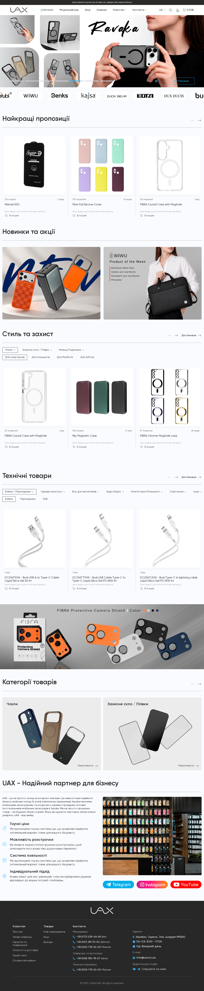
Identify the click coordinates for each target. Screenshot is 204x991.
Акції (87, 10)
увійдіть (110, 2)
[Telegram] (138, 969)
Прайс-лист (20, 955)
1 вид (196, 199)
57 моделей (146, 431)
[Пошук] (170, 10)
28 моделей (146, 199)
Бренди (48, 942)
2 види (60, 199)
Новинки (102, 10)
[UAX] (18, 10)
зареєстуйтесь (125, 2)
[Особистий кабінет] (177, 10)
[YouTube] (134, 969)
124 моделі (10, 199)
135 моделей (79, 199)
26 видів (195, 431)
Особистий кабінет (24, 960)
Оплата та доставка (25, 950)
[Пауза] (156, 81)
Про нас (18, 932)
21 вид (128, 431)
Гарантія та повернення (20, 944)
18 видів (128, 199)
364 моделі (78, 431)
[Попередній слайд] (150, 81)
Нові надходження (54, 932)
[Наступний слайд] (162, 81)
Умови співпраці (22, 937)
